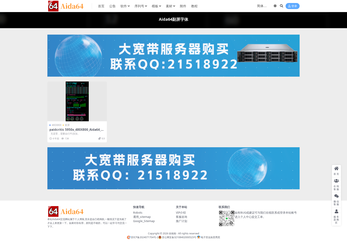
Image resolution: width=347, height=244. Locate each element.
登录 (294, 6)
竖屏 (67, 125)
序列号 (139, 6)
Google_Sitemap (144, 221)
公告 (112, 6)
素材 (169, 6)
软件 (123, 6)
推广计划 (181, 221)
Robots (137, 212)
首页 (101, 6)
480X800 (56, 125)
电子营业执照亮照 (210, 237)
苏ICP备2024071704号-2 (144, 237)
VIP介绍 (181, 212)
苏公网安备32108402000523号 (179, 237)
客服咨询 (181, 217)
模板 (155, 6)
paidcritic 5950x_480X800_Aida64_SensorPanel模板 (76, 131)
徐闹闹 (172, 233)
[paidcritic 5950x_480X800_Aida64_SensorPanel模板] (77, 101)
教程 (194, 6)
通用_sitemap (142, 217)
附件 (183, 6)
